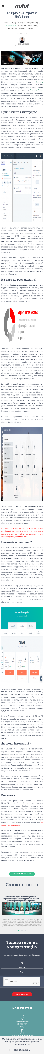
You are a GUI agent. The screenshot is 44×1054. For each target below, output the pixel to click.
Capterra (39, 82)
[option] (22, 915)
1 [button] (18, 930)
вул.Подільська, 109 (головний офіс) (22, 1024)
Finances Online (36, 90)
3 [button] (25, 930)
